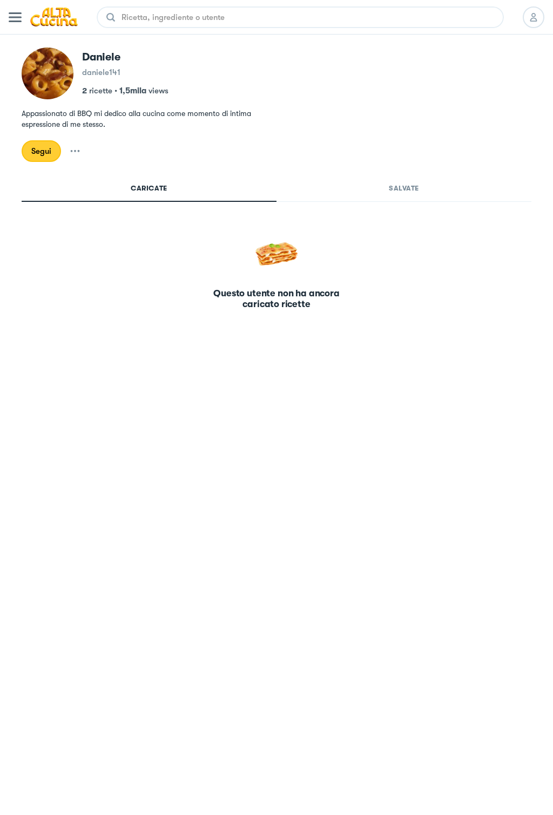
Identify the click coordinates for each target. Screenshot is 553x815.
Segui (41, 151)
